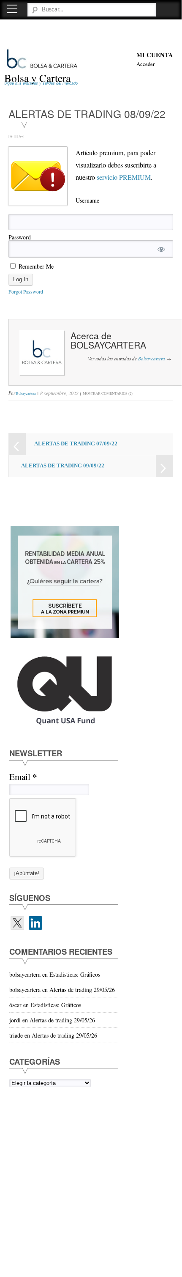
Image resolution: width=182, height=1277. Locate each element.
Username (87, 200)
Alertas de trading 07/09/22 (75, 444)
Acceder (145, 64)
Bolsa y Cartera (37, 78)
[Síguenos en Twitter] (17, 923)
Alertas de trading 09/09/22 (62, 466)
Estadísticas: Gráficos (74, 974)
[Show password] (161, 249)
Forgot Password (25, 291)
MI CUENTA (154, 54)
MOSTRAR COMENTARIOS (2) (108, 393)
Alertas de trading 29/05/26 (82, 990)
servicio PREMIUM (124, 177)
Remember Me (35, 266)
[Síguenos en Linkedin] (35, 923)
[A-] (11, 136)
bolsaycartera (108, 344)
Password (19, 237)
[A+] (20, 136)
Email (23, 777)
